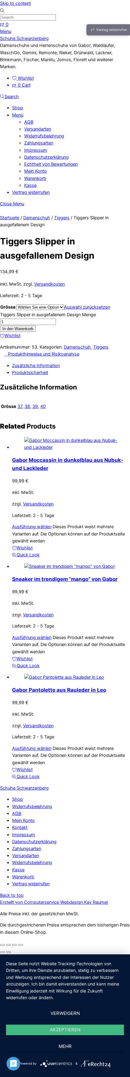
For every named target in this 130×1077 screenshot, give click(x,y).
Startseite (9, 217)
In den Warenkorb (17, 328)
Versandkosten (49, 284)
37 (20, 406)
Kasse (30, 185)
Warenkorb (35, 178)
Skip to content (15, 3)
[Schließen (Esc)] (20, 945)
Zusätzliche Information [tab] (36, 365)
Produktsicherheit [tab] (30, 372)
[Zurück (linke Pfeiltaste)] (2, 952)
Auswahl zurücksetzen (87, 307)
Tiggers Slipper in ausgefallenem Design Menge (48, 314)
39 (35, 406)
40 (43, 406)
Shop (17, 108)
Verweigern (65, 1013)
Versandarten (37, 129)
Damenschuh (36, 217)
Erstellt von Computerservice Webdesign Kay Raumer (54, 902)
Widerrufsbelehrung (44, 136)
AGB (28, 122)
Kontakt (20, 827)
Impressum (35, 150)
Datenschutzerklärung (46, 157)
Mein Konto (35, 171)
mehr (65, 1046)
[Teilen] (14, 945)
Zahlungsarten (38, 143)
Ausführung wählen (31, 526)
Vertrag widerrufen (31, 192)
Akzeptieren (65, 1029)
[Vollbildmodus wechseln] (8, 945)
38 (27, 406)
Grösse (8, 307)
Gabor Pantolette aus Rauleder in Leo (59, 690)
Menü (17, 115)
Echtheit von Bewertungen (51, 164)
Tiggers (62, 217)
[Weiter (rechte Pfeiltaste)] (8, 952)
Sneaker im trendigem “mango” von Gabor (65, 579)
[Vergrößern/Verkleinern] (2, 945)
